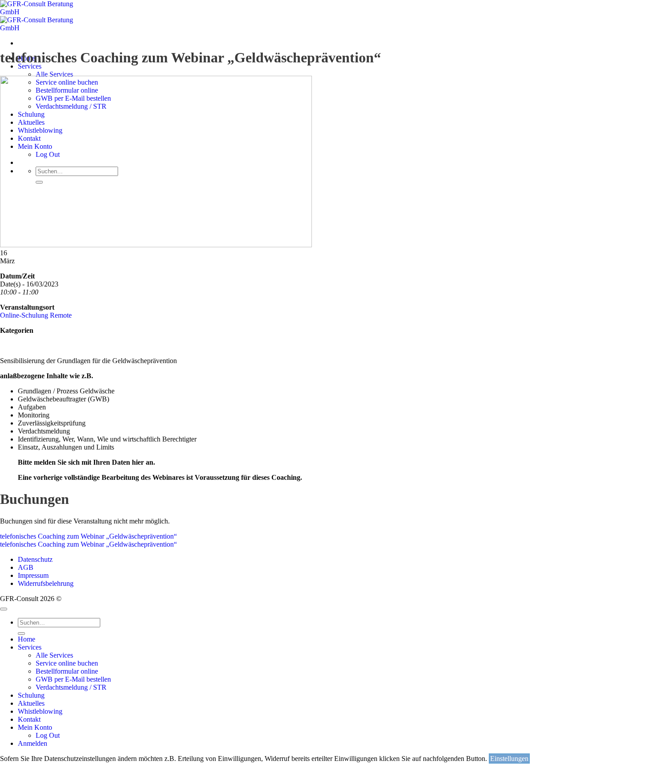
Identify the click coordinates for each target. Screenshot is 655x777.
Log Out (48, 735)
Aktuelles (31, 703)
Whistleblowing (40, 711)
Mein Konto (35, 727)
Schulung (31, 695)
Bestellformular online (67, 671)
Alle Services (54, 74)
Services (29, 66)
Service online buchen (67, 663)
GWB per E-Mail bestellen (73, 679)
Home (26, 639)
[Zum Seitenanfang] (3, 609)
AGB (25, 567)
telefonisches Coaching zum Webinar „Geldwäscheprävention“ (88, 536)
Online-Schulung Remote (36, 315)
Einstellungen (509, 758)
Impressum (33, 575)
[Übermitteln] (21, 633)
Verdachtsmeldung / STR (71, 687)
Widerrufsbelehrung (46, 583)
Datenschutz (35, 559)
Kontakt (29, 719)
